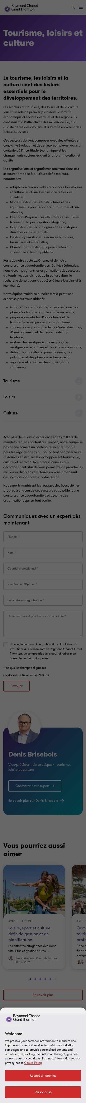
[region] (43, 1055)
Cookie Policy (33, 1063)
